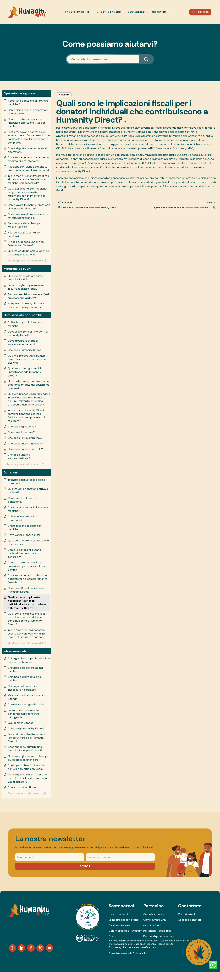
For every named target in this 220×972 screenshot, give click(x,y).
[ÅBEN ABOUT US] (168, 12)
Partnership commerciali (158, 936)
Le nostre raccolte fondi (124, 920)
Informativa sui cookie (120, 943)
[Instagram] (12, 948)
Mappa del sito (165, 943)
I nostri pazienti (118, 914)
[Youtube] (49, 948)
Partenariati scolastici (157, 931)
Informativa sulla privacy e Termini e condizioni (133, 940)
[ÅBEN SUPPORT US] (147, 12)
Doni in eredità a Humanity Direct (125, 933)
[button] (26, 93)
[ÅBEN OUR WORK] (123, 12)
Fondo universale (119, 925)
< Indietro (64, 94)
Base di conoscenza (145, 943)
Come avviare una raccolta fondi (154, 922)
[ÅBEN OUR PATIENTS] (91, 12)
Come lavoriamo (153, 914)
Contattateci (186, 914)
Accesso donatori (189, 920)
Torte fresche (140, 953)
